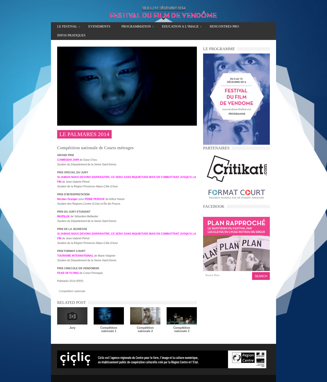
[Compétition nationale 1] (109, 316)
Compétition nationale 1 (108, 329)
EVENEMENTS (99, 26)
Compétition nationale (72, 291)
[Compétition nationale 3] (182, 316)
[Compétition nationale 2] (145, 316)
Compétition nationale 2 (145, 329)
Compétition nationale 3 (181, 329)
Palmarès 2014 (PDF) (70, 281)
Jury (72, 327)
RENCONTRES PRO (224, 26)
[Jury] (72, 316)
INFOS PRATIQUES (71, 35)
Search (261, 276)
